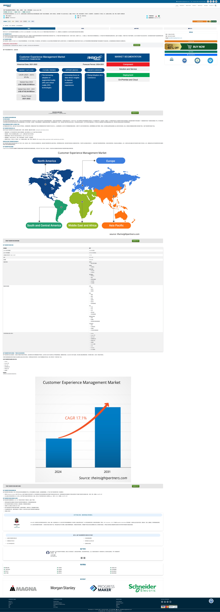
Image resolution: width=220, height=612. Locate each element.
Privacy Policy (56, 601)
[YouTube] (216, 1)
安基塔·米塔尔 (17, 524)
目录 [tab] (83, 28)
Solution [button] (194, 5)
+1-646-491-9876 (195, 1)
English (9, 21)
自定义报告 (191, 51)
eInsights (206, 5)
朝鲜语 (33, 21)
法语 (21, 21)
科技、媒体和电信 (12, 25)
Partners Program (119, 602)
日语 (29, 21)
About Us (10, 601)
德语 (13, 21)
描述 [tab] (29, 28)
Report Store (188, 5)
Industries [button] (182, 5)
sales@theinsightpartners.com (183, 1)
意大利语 (25, 21)
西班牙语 (17, 21)
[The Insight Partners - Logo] (7, 5)
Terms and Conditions (57, 602)
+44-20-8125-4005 (202, 1)
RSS (9, 605)
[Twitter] (211, 1)
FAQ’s (54, 605)
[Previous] (77, 558)
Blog (117, 605)
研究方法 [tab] (190, 28)
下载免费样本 (199, 21)
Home (177, 5)
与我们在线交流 (191, 54)
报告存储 (6, 25)
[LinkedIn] (213, 1)
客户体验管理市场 (19, 25)
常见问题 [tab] (136, 28)
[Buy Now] (212, 21)
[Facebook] (208, 1)
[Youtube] (170, 602)
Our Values (55, 607)
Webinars (118, 604)
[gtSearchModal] (215, 5)
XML (9, 607)
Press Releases (119, 601)
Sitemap (117, 607)
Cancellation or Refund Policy (59, 604)
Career (10, 604)
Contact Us (211, 5)
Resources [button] (200, 5)
